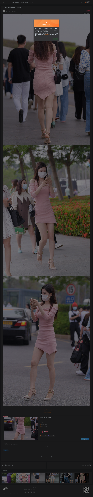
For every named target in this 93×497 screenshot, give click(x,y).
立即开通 (55, 39)
